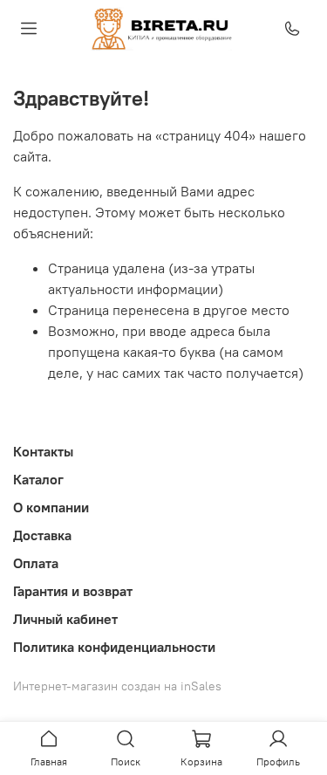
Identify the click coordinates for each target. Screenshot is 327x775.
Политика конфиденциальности (114, 646)
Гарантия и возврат (73, 591)
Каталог (38, 479)
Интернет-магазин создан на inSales (117, 686)
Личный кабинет (65, 619)
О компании (51, 507)
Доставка (42, 535)
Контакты (43, 451)
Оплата (35, 563)
